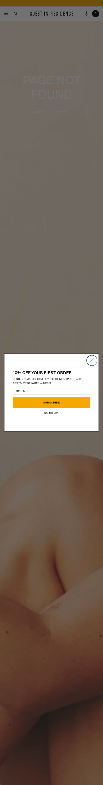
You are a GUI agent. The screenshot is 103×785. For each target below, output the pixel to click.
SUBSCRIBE (51, 402)
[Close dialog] (92, 360)
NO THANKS (51, 413)
